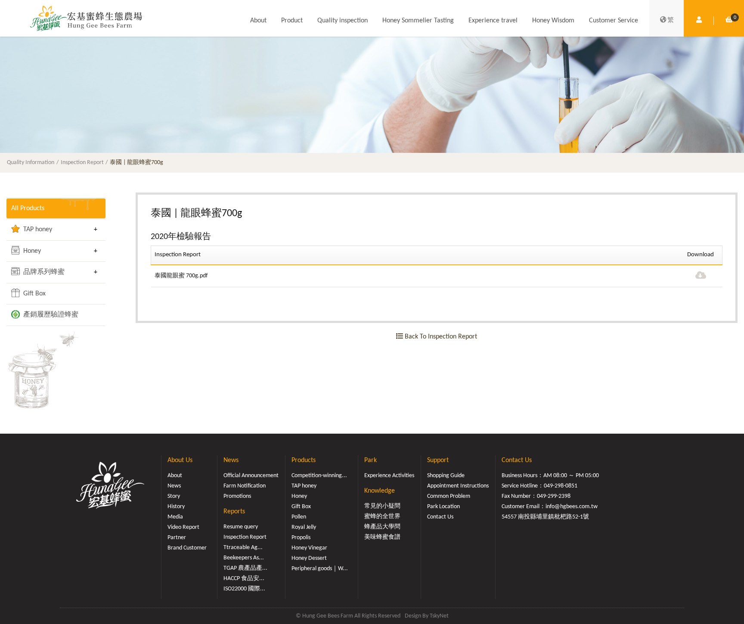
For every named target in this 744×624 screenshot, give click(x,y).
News (174, 486)
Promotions (237, 496)
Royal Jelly (303, 527)
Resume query (240, 527)
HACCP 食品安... (243, 578)
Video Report (183, 527)
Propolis (300, 537)
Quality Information (30, 162)
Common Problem (448, 496)
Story (173, 496)
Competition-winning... (319, 475)
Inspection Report (82, 162)
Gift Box (34, 293)
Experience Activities (389, 475)
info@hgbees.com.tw (572, 506)
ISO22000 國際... (244, 589)
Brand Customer (187, 548)
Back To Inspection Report (440, 336)
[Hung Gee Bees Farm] (86, 18)
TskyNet (439, 616)
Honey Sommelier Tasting (418, 20)
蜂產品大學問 (382, 527)
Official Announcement (251, 475)
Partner (176, 537)
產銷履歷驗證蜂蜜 (50, 314)
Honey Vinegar (309, 548)
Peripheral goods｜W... (319, 568)
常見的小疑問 (382, 506)
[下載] (700, 276)
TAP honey (37, 229)
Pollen (298, 517)
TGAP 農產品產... (245, 568)
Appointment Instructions (458, 486)
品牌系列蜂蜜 (43, 272)
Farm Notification (244, 486)
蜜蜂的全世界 (382, 516)
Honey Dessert (309, 558)
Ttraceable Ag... (243, 547)
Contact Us (440, 517)
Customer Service (613, 20)
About (258, 20)
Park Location (443, 506)
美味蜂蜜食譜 (382, 537)
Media (175, 517)
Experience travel (493, 20)
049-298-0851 (560, 486)
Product (292, 20)
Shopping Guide (446, 475)
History (176, 506)
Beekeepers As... (243, 558)
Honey (31, 251)
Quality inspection (342, 20)
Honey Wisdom (553, 20)
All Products (27, 208)
